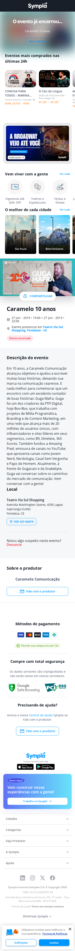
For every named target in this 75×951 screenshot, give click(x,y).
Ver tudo (65, 173)
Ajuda (10, 863)
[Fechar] (70, 929)
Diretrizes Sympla (35, 916)
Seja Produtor (16, 841)
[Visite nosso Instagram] (32, 877)
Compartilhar (41, 296)
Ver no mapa (24, 522)
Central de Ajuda (40, 715)
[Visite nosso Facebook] (52, 877)
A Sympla (12, 852)
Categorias (13, 830)
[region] (38, 937)
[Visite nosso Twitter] (42, 877)
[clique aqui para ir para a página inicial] (37, 6)
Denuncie (14, 545)
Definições (21, 943)
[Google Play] (45, 767)
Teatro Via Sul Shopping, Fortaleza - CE (37, 328)
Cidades (11, 819)
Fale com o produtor (40, 591)
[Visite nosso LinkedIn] (22, 877)
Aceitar (54, 943)
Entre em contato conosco (48, 906)
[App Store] (25, 767)
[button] (12, 932)
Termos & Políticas (54, 934)
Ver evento (37, 41)
